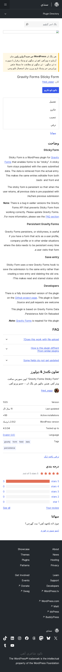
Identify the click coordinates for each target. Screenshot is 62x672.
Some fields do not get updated (41, 360)
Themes (25, 554)
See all (6, 507)
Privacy (55, 565)
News (56, 554)
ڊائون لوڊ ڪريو (50, 90)
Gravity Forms (24, 320)
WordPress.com (49, 601)
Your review (52, 507)
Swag (24, 591)
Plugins (25, 559)
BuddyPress (51, 617)
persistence (9, 448)
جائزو (53, 109)
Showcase (23, 549)
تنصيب (52, 117)
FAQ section (52, 216)
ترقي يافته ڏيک (51, 456)
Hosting (54, 559)
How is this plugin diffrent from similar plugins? (45, 349)
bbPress (53, 611)
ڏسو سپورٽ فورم (50, 530)
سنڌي (49, 630)
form (15, 442)
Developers (52, 585)
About (55, 549)
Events (25, 580)
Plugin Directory (51, 13)
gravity (7, 442)
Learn (56, 575)
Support (54, 580)
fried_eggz (48, 81)
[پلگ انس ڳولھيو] (27, 24)
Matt (55, 606)
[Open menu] (5, 4)
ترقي (53, 124)
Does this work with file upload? (41, 339)
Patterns (24, 565)
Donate (23, 585)
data (28, 442)
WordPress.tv (50, 591)
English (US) (9, 435)
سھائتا (53, 132)
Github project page (26, 297)
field (21, 442)
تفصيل (52, 101)
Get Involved (22, 575)
